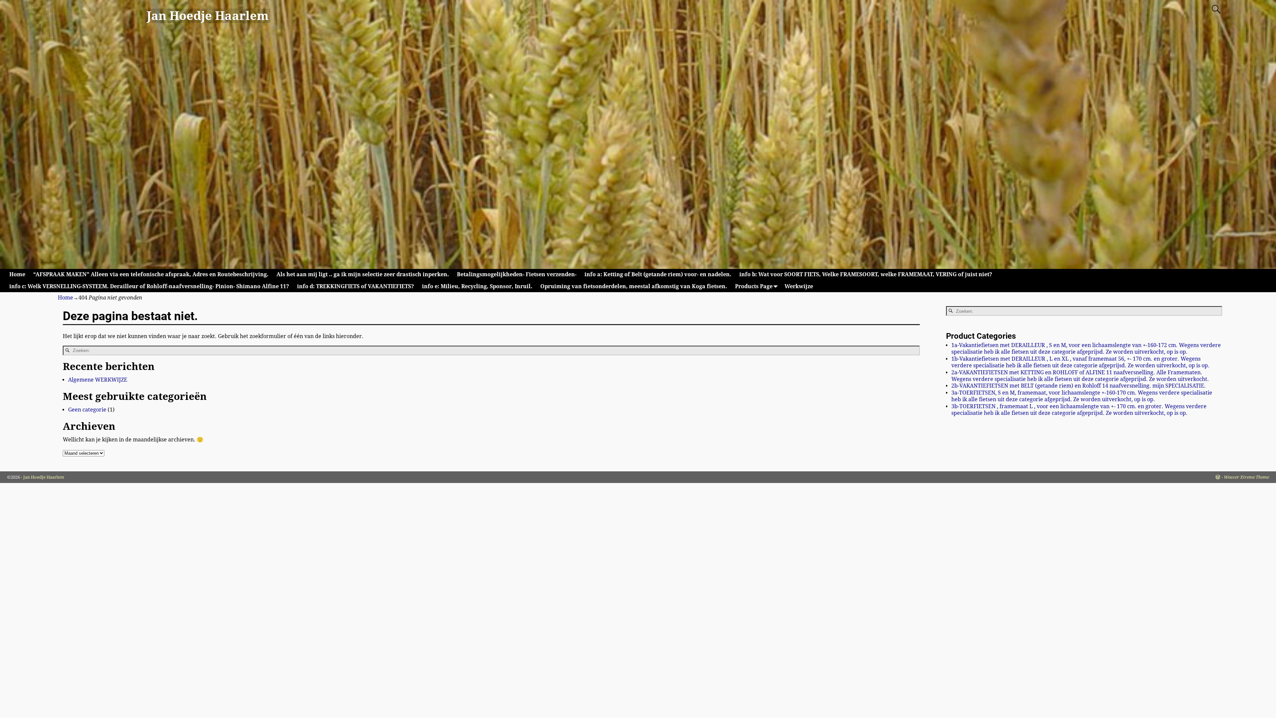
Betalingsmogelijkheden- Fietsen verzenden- (517, 274)
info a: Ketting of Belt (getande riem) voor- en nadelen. (658, 274)
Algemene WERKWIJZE (97, 380)
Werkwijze (799, 286)
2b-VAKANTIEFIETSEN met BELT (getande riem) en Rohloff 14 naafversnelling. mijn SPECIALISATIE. (1078, 386)
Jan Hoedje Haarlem (207, 16)
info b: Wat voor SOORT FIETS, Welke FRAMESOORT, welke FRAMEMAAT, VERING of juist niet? (865, 274)
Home (17, 274)
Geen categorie (87, 410)
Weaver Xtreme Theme (1246, 477)
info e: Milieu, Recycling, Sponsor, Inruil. (477, 286)
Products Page (754, 286)
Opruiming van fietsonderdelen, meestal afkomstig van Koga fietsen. (633, 286)
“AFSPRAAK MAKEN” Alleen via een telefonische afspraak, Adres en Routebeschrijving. (150, 274)
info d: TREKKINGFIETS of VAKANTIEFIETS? (355, 286)
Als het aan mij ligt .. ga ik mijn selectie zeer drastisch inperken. (362, 274)
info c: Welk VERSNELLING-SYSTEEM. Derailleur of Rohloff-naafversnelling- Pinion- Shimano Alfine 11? (149, 286)
